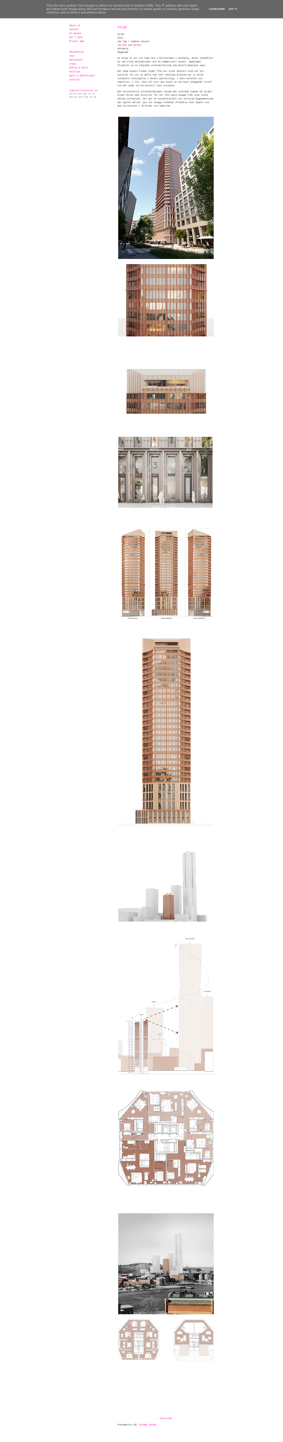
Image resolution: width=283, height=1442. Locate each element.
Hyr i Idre (76, 37)
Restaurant (76, 60)
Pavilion (74, 72)
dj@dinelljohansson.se (83, 90)
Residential (76, 52)
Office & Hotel (78, 67)
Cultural (74, 79)
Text (72, 56)
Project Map (76, 41)
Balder (138, 45)
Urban (72, 64)
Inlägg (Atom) (148, 1425)
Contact (74, 29)
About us (74, 25)
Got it (233, 9)
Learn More (217, 9)
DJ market (75, 33)
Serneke (122, 45)
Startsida (166, 1418)
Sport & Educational (82, 75)
